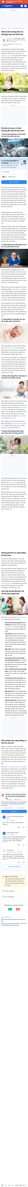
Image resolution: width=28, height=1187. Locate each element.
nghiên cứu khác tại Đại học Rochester (15, 767)
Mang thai (3, 28)
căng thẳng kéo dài (6, 583)
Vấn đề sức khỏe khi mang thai (19, 28)
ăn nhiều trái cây (9, 627)
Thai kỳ (9, 28)
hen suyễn (13, 418)
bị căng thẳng (12, 482)
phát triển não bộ (17, 289)
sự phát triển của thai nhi (11, 348)
